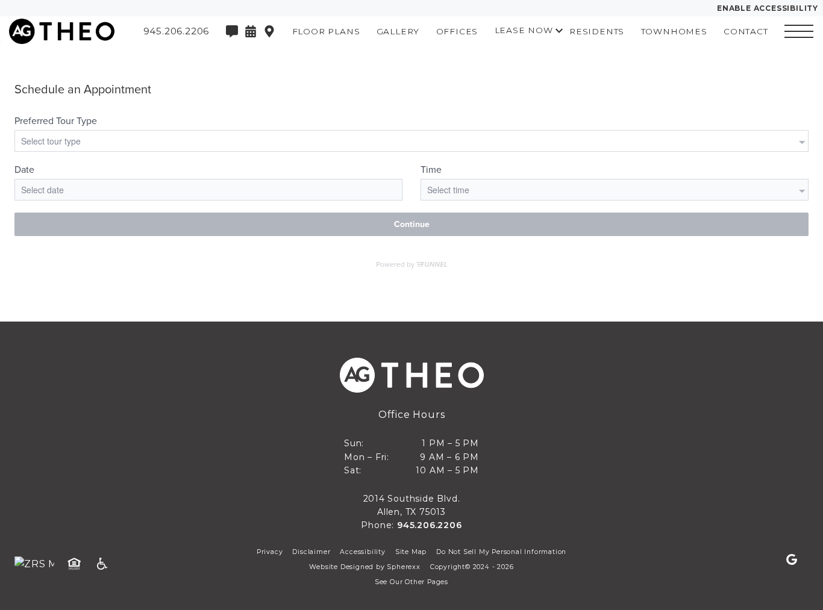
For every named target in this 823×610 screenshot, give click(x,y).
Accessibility (362, 552)
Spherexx (403, 567)
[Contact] (232, 31)
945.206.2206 (429, 525)
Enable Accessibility (767, 8)
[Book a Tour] (251, 31)
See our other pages (411, 582)
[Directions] (269, 31)
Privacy (270, 552)
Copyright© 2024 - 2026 (472, 567)
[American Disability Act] (106, 564)
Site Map (411, 552)
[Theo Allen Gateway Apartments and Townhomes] (57, 31)
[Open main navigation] (798, 31)
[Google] (791, 560)
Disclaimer (311, 552)
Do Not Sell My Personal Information (501, 552)
